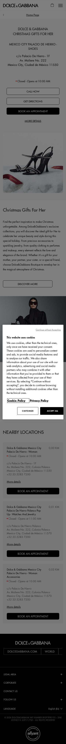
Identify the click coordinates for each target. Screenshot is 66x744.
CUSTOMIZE (27, 410)
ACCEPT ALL (52, 410)
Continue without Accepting (48, 329)
